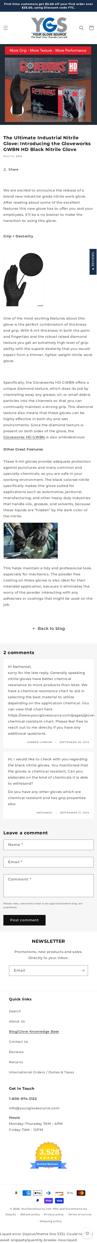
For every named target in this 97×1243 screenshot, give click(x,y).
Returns (16, 1062)
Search (15, 1011)
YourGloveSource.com (36, 1208)
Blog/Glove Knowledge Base (34, 1031)
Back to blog (51, 628)
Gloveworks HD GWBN (24, 437)
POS (56, 1208)
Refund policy (30, 1214)
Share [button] (14, 169)
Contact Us (18, 1042)
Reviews (16, 1052)
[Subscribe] (83, 970)
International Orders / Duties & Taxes (41, 1072)
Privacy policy (54, 1214)
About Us (17, 1021)
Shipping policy (51, 1221)
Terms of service (80, 1214)
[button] (6, 28)
